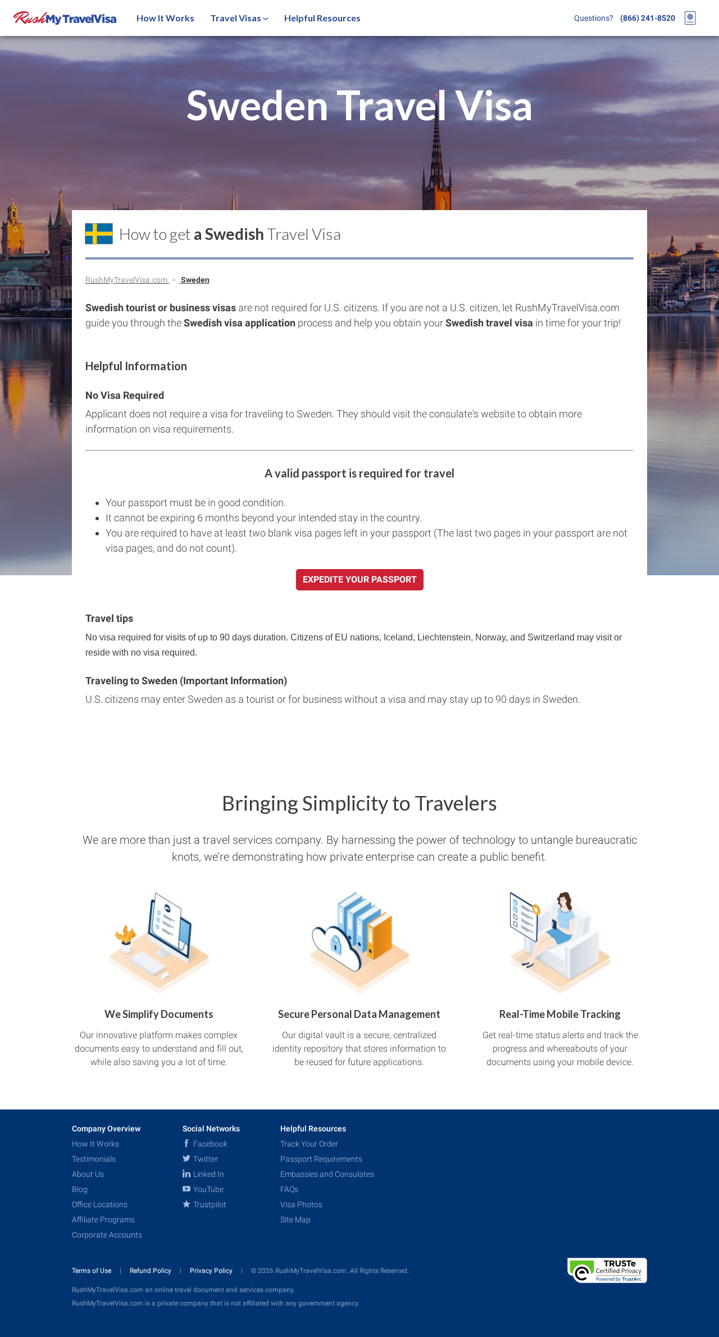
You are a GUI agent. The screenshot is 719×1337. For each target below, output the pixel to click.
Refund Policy (151, 1271)
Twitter (205, 1158)
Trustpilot (209, 1204)
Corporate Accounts (107, 1234)
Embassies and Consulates (327, 1174)
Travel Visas (236, 17)
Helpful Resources (322, 17)
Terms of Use (92, 1271)
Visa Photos (301, 1204)
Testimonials (94, 1158)
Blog (80, 1189)
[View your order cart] (690, 18)
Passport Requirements (321, 1158)
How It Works (165, 17)
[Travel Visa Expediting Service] (64, 18)
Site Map (295, 1219)
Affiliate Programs (103, 1219)
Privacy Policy (212, 1271)
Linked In (208, 1174)
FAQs (289, 1189)
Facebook (209, 1143)
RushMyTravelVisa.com (127, 279)
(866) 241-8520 (647, 17)
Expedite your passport (360, 579)
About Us (88, 1174)
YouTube (208, 1189)
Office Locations (100, 1204)
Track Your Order (309, 1143)
